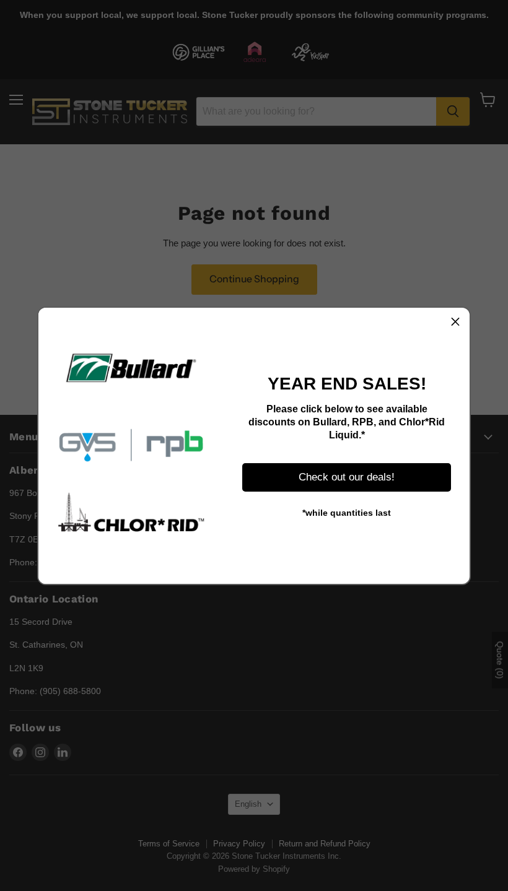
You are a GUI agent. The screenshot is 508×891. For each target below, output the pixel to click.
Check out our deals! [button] (347, 477)
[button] (455, 322)
